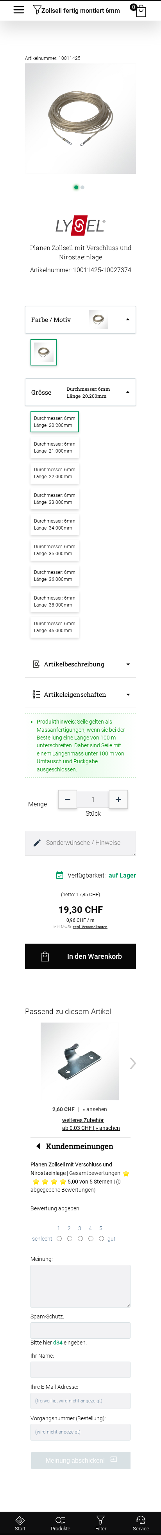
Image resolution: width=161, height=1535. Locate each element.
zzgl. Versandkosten (90, 927)
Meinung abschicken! (76, 1460)
